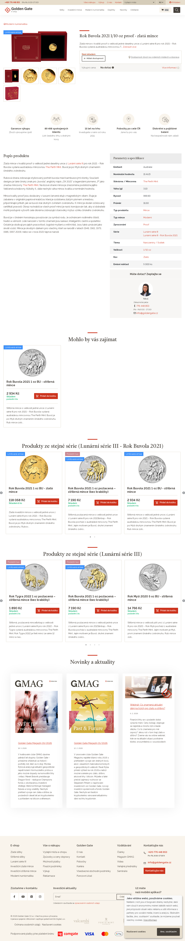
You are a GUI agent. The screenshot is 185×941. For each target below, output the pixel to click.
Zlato (146, 257)
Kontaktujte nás (154, 870)
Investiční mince (75, 10)
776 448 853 (142, 306)
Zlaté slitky (16, 852)
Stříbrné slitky (18, 856)
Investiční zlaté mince (22, 866)
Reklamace (49, 875)
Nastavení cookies (136, 931)
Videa (120, 861)
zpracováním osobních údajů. (87, 903)
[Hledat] (176, 10)
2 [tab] (94, 536)
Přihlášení (175, 2)
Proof (146, 224)
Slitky (62, 10)
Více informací (169, 67)
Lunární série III (75, 163)
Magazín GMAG (125, 856)
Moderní (147, 217)
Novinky (123, 10)
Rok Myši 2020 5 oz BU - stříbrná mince (150, 598)
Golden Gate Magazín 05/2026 (35, 743)
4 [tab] (99, 644)
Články (120, 852)
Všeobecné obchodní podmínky (94, 871)
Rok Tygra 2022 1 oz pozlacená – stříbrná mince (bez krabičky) (32, 598)
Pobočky (81, 861)
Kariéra (80, 866)
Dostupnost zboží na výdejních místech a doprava (155, 57)
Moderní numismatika (94, 10)
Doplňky (111, 10)
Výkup (101, 2)
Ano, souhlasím (168, 931)
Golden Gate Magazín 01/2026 (91, 743)
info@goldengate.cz (147, 313)
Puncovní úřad (84, 875)
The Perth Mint (53, 167)
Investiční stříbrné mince (23, 871)
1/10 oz (147, 250)
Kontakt (118, 2)
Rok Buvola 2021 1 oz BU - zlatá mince (31, 490)
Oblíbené (134, 10)
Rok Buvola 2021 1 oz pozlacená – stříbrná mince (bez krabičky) (92, 490)
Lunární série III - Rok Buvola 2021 (160, 235)
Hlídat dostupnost (95, 58)
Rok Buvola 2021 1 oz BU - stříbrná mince (30, 383)
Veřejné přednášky (127, 866)
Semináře (122, 871)
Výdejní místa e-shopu (55, 852)
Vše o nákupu (89, 2)
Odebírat (124, 897)
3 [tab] (94, 644)
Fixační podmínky (52, 866)
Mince (146, 210)
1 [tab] (90, 536)
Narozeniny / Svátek (153, 242)
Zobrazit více (129, 47)
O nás (109, 2)
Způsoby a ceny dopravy (56, 856)
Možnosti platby (51, 861)
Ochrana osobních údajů (27, 924)
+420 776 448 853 (12, 2)
